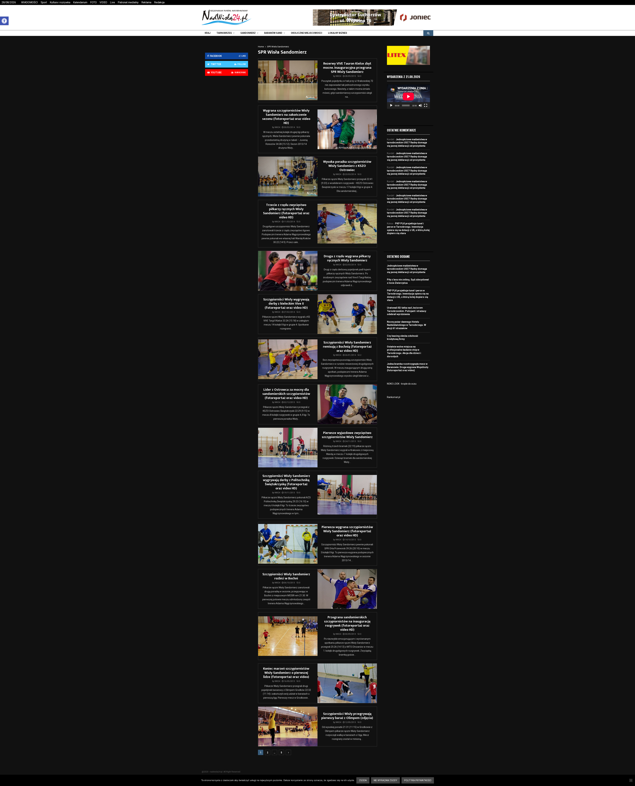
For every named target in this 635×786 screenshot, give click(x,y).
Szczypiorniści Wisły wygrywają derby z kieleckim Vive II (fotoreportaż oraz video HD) (286, 304)
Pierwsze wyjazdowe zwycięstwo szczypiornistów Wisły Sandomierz (347, 435)
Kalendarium (80, 2)
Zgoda (363, 780)
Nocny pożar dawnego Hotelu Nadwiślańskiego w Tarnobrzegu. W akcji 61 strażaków (406, 325)
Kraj (208, 33)
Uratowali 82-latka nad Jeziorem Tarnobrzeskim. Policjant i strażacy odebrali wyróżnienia (406, 311)
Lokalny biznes (337, 33)
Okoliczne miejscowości (306, 33)
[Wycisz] (420, 105)
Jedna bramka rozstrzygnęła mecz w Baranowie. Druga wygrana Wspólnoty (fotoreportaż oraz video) (407, 367)
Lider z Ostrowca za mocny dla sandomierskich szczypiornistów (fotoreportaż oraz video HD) (286, 394)
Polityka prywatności (417, 780)
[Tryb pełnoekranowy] (425, 105)
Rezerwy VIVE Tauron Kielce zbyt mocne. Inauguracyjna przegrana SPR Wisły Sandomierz (347, 68)
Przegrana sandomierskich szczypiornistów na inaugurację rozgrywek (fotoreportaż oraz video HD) (347, 623)
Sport (44, 2)
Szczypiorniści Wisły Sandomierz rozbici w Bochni (286, 576)
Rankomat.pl (393, 397)
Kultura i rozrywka (60, 2)
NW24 (338, 76)
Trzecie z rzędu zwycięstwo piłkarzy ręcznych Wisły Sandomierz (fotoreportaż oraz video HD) (286, 211)
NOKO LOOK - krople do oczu (401, 383)
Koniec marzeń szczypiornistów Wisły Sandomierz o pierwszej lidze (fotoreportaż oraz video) (286, 673)
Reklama (146, 2)
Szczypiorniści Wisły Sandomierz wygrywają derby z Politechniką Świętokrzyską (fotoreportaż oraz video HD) (286, 482)
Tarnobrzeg (224, 33)
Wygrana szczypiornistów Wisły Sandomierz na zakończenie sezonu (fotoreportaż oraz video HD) (286, 117)
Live (112, 2)
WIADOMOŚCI (29, 2)
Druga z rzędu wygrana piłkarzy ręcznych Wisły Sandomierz (347, 258)
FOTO (93, 2)
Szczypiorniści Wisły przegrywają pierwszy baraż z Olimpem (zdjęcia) (347, 716)
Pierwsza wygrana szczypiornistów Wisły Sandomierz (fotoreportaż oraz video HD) (347, 531)
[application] (408, 96)
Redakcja (159, 2)
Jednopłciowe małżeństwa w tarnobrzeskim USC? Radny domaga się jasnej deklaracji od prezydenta (407, 142)
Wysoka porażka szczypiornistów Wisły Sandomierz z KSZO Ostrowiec (347, 166)
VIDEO (103, 2)
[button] (4, 21)
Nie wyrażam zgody (385, 780)
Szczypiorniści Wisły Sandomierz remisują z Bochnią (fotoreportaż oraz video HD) (347, 347)
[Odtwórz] (391, 105)
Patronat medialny (128, 2)
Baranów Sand (273, 33)
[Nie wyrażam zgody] (631, 780)
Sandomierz (248, 33)
